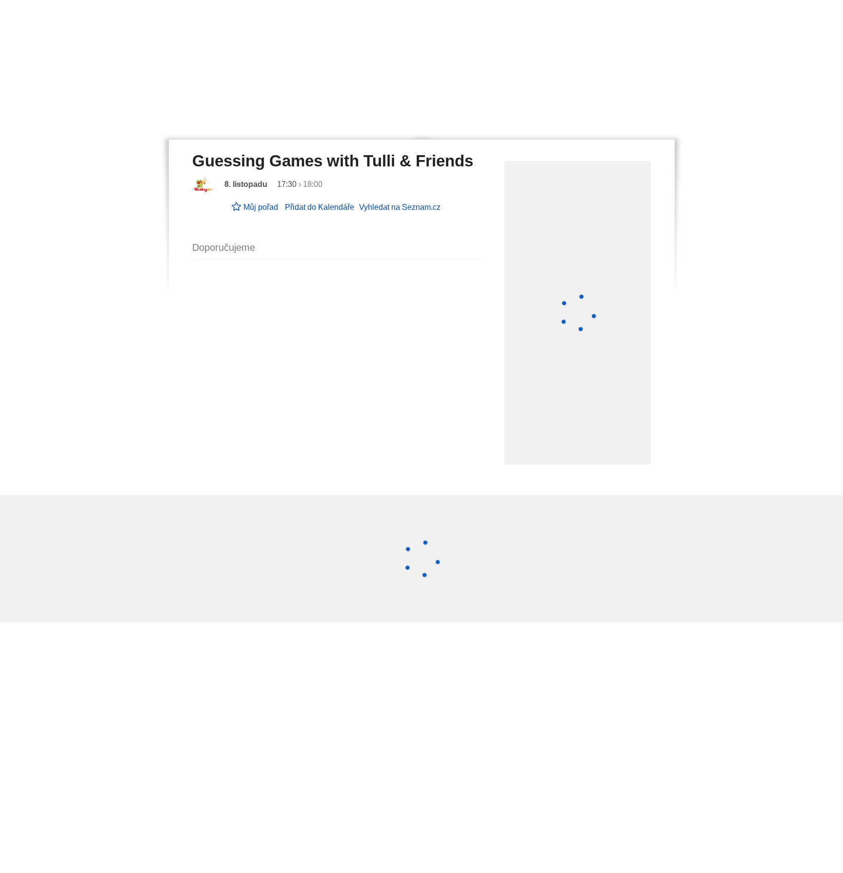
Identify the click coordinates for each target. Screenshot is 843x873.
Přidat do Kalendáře (319, 207)
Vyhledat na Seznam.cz (400, 207)
